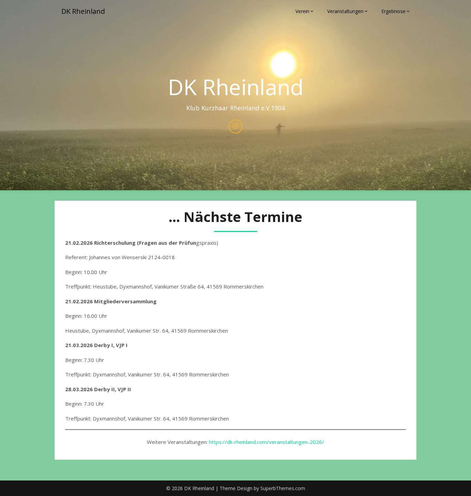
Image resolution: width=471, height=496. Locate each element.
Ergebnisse (393, 11)
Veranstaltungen (345, 11)
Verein (302, 11)
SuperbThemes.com (282, 488)
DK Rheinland (83, 11)
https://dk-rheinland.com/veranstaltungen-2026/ (266, 441)
